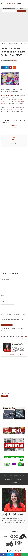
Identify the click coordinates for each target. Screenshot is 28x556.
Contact (12, 354)
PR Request (20, 354)
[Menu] (1, 4)
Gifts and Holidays (14, 124)
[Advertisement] (14, 27)
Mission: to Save (14, 4)
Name (3, 295)
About (5, 354)
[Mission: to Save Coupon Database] (14, 451)
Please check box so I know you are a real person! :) (12, 329)
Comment (3, 283)
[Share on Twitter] (7, 67)
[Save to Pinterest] (10, 67)
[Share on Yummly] (14, 67)
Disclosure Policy (17, 60)
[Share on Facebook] (3, 554)
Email (2, 301)
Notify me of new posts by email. (10, 322)
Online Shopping (14, 128)
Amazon (15, 107)
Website (3, 307)
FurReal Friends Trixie (7, 95)
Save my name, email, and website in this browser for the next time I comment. (13, 315)
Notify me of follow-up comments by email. (13, 319)
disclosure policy (18, 63)
